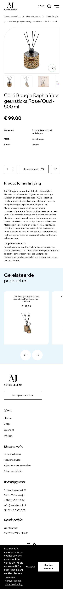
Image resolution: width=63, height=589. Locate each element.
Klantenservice (12, 459)
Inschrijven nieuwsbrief (23, 395)
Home (7, 417)
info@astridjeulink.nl (15, 505)
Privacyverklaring (13, 471)
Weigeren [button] (30, 567)
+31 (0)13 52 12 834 (14, 500)
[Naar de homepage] (10, 6)
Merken (8, 435)
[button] (11, 68)
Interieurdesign (12, 453)
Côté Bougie (52, 16)
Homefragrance (33, 16)
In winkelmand (31, 169)
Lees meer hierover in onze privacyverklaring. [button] (14, 581)
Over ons (9, 429)
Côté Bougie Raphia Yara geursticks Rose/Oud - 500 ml (32, 21)
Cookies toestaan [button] (48, 567)
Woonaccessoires (12, 16)
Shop (7, 423)
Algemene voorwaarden (17, 465)
